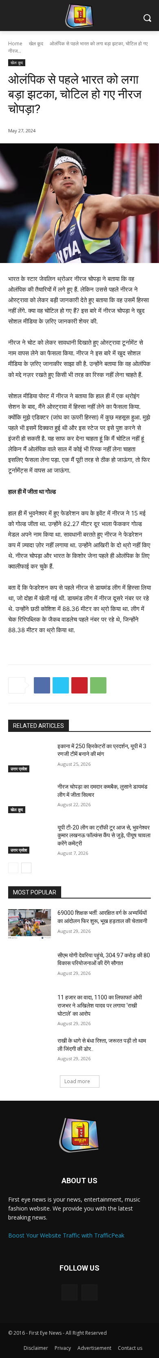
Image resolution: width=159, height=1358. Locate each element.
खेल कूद (36, 43)
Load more (77, 1081)
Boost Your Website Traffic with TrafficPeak (66, 1235)
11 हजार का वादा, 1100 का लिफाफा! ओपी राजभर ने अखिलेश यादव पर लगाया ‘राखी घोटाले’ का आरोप (99, 1005)
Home (15, 43)
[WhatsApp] (98, 685)
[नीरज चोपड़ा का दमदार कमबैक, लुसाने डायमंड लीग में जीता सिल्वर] (29, 798)
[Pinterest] (79, 685)
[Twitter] (61, 685)
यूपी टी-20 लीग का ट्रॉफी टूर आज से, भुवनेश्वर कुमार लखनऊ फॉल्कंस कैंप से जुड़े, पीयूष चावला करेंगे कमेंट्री (103, 835)
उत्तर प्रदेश (19, 769)
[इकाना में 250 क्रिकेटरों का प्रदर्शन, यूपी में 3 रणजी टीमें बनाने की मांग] (29, 758)
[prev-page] (13, 868)
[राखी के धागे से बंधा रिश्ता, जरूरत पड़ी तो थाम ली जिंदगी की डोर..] (29, 1052)
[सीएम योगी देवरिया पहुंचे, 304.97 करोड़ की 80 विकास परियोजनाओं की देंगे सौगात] (29, 967)
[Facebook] (42, 685)
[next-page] (26, 868)
